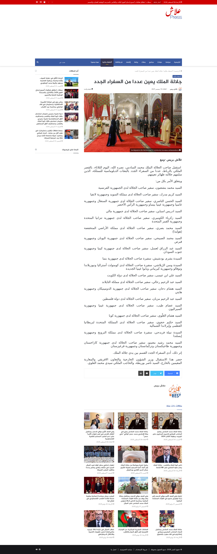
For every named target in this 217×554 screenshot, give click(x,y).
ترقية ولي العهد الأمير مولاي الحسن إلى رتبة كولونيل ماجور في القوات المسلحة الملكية (167, 498)
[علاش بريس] (174, 13)
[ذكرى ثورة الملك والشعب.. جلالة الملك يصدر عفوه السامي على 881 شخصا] (167, 454)
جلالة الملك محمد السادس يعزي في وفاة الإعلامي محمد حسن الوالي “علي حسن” (134, 434)
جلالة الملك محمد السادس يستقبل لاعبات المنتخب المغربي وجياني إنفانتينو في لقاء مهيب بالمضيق (168, 532)
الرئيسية (177, 62)
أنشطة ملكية (107, 62)
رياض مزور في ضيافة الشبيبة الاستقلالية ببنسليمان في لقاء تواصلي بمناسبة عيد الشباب (51, 104)
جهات (144, 62)
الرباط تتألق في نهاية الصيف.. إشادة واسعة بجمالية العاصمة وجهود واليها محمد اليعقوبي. (51, 81)
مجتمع (151, 62)
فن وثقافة (118, 62)
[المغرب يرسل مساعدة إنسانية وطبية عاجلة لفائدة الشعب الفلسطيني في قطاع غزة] (99, 485)
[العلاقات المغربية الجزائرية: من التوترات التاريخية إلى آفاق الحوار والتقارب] (133, 518)
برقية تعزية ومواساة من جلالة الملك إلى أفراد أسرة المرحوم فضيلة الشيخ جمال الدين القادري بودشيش (134, 467)
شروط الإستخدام (141, 549)
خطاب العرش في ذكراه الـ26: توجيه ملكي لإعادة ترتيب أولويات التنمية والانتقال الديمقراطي (100, 532)
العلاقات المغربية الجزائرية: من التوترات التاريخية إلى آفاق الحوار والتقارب (133, 530)
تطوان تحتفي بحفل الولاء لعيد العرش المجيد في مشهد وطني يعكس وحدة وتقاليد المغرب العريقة (100, 467)
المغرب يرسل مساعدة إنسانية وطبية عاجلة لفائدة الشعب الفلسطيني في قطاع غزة (100, 498)
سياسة (168, 62)
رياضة (136, 62)
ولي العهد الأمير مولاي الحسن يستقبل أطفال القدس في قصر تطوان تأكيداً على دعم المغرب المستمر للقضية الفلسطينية (100, 435)
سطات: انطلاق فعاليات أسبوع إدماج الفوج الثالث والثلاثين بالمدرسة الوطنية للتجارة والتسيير (49, 92)
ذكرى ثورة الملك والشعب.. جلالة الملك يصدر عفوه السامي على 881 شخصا (167, 466)
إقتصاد (128, 62)
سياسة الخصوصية (126, 549)
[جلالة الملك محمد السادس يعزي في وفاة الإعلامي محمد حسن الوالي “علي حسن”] (133, 420)
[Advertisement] (108, 39)
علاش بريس (173, 89)
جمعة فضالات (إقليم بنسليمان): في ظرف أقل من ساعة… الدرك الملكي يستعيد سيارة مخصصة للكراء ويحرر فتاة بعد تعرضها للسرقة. (49, 134)
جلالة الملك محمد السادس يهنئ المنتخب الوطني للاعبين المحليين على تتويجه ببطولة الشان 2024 (167, 434)
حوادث (159, 62)
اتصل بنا (113, 549)
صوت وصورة (95, 62)
